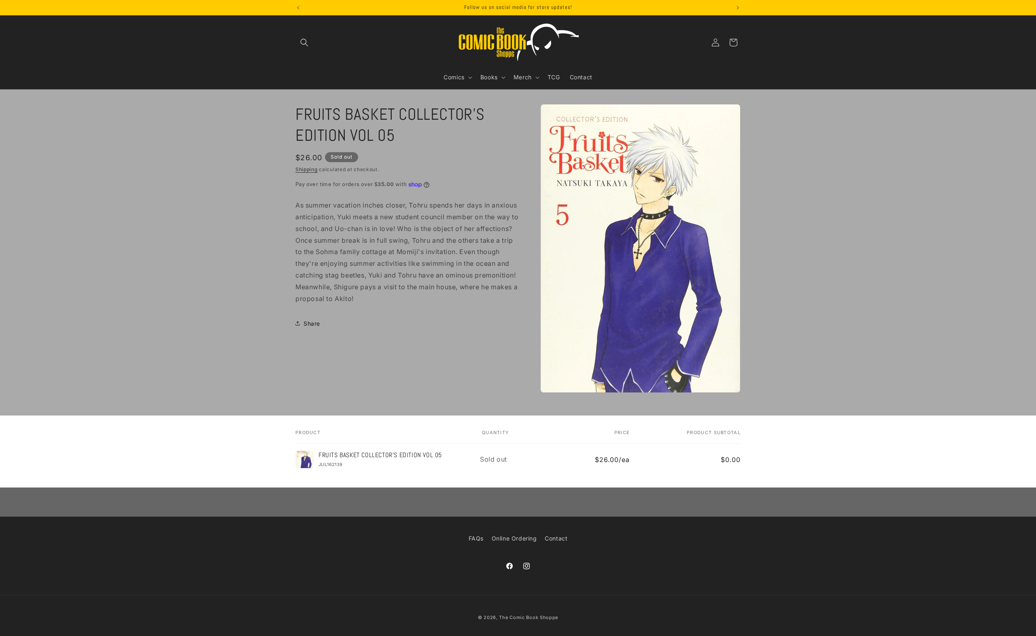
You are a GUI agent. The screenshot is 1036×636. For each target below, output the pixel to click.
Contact (556, 538)
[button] (304, 42)
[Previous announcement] (298, 7)
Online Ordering (514, 538)
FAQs (476, 538)
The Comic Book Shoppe (528, 617)
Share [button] (312, 323)
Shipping (306, 169)
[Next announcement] (738, 7)
